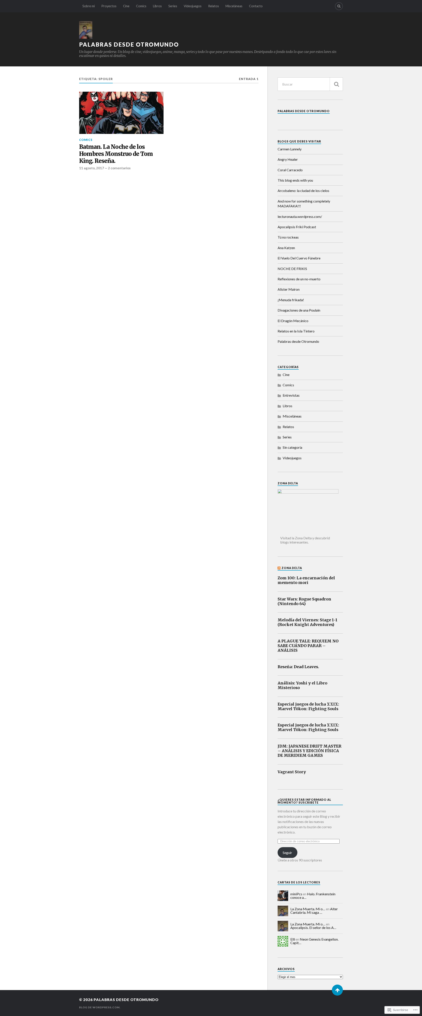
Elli (292, 939)
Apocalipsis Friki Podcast (297, 227)
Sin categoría (292, 447)
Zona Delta (292, 568)
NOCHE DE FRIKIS (292, 268)
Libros (157, 6)
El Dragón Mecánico (293, 321)
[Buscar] (336, 84)
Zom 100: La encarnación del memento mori (306, 580)
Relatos (213, 6)
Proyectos (108, 6)
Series (172, 6)
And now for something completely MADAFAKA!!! (304, 203)
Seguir (287, 852)
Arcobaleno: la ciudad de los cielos (303, 190)
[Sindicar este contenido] (279, 568)
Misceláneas (234, 6)
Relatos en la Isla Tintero (296, 331)
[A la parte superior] (337, 990)
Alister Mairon (289, 289)
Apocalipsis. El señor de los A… (313, 927)
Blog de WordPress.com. (99, 1007)
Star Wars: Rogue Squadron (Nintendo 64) (304, 601)
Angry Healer (288, 159)
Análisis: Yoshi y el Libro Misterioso (302, 685)
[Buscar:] (310, 84)
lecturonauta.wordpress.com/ (300, 216)
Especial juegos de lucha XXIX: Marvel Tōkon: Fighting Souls (308, 706)
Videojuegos (193, 6)
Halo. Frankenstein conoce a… (312, 895)
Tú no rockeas (288, 237)
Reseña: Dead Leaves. (298, 667)
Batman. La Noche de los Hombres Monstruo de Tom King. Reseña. (116, 154)
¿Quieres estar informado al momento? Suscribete (304, 801)
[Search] (339, 6)
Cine (126, 6)
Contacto (256, 6)
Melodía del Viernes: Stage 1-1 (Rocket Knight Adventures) (307, 622)
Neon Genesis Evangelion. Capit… (314, 941)
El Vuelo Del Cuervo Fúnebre (299, 258)
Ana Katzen (286, 248)
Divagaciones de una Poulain (299, 310)
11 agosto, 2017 (91, 168)
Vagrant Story (292, 772)
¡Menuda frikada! (291, 300)
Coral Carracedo (290, 170)
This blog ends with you (295, 180)
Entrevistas (291, 395)
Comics (141, 6)
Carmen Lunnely (290, 149)
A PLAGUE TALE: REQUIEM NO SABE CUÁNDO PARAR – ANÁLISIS (308, 646)
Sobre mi (88, 6)
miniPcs (296, 894)
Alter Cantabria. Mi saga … (314, 910)
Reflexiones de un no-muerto (299, 279)
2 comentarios (119, 168)
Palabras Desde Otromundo (304, 111)
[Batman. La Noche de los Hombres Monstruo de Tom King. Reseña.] (121, 113)
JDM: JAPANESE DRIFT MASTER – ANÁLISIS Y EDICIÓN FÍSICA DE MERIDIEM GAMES (309, 751)
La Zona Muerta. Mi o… (307, 909)
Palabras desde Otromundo (129, 44)
